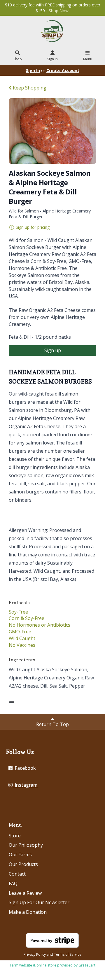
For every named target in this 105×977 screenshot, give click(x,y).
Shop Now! (59, 10)
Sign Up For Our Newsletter (39, 902)
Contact (17, 874)
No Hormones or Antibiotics (39, 625)
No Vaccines (22, 645)
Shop (17, 59)
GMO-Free (20, 631)
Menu (87, 59)
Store (15, 835)
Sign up (52, 350)
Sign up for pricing (33, 227)
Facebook (24, 768)
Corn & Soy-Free (26, 618)
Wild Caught (22, 638)
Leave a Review (25, 893)
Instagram (25, 785)
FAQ (13, 883)
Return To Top (52, 724)
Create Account (62, 70)
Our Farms (20, 854)
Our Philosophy (26, 845)
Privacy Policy (35, 954)
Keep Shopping (29, 88)
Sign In (52, 59)
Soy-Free (18, 612)
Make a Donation (28, 912)
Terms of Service (67, 954)
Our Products (23, 864)
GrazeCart (86, 965)
